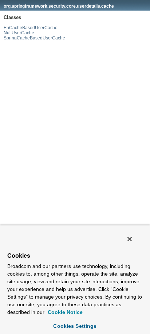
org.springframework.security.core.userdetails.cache (59, 6)
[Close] (130, 239)
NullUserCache (19, 32)
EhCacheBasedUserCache (31, 27)
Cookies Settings (74, 326)
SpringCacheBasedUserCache (34, 38)
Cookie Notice (64, 312)
